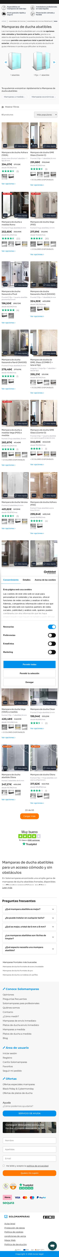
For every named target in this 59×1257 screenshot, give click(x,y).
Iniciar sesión (10, 1053)
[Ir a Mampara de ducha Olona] (43, 758)
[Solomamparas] (17, 1216)
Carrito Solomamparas (15, 1062)
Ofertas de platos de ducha (17, 1093)
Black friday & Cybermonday (18, 1088)
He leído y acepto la (27, 1166)
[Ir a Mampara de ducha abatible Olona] (15, 758)
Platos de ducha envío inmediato (21, 1025)
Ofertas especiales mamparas (19, 1084)
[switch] (52, 635)
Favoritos (8, 1066)
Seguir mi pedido (12, 1071)
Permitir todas (29, 664)
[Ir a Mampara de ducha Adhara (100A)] (15, 135)
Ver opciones (8, 183)
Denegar (30, 682)
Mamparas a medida (13, 97)
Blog (5, 1038)
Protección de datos (14, 1228)
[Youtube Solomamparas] (50, 1217)
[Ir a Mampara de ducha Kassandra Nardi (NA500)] (15, 343)
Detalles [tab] (27, 580)
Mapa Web (10, 1240)
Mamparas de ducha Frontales (39, 21)
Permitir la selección (29, 673)
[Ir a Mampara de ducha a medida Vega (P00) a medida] (15, 413)
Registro (7, 1057)
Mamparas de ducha (17, 21)
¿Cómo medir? (11, 1016)
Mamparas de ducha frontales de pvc (18, 971)
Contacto (8, 1012)
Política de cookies (13, 1232)
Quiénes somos (11, 1007)
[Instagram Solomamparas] (47, 1217)
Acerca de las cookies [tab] (45, 580)
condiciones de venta (15, 1236)
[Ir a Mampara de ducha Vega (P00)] (43, 205)
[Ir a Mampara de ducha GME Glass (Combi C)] (43, 135)
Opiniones (8, 994)
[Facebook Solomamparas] (44, 1217)
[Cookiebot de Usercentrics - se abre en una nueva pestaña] (44, 572)
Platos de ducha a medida (17, 1034)
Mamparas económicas (43, 97)
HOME (4, 21)
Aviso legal (9, 1223)
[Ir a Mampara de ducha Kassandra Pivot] (15, 274)
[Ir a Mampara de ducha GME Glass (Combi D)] (43, 413)
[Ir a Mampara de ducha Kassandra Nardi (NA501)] (43, 553)
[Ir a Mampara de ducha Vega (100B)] (15, 553)
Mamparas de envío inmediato (19, 1020)
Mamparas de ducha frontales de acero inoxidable (23, 966)
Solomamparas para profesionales (21, 1003)
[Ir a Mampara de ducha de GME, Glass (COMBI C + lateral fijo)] (43, 343)
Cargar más (29, 816)
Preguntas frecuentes (15, 999)
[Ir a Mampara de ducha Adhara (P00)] (43, 485)
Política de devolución (15, 1244)
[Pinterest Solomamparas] (53, 1217)
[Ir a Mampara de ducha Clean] (43, 692)
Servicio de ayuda (29, 1113)
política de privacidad (37, 1166)
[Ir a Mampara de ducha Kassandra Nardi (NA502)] (43, 274)
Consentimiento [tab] (11, 580)
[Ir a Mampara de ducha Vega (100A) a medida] (15, 692)
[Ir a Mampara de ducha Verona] (15, 485)
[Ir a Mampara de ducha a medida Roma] (15, 205)
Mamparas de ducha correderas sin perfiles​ (20, 975)
